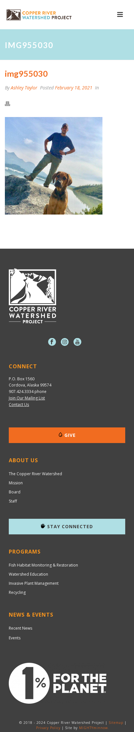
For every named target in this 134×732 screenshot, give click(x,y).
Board (14, 492)
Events (14, 638)
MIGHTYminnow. (94, 727)
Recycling (17, 592)
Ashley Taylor (24, 88)
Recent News (20, 628)
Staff (13, 501)
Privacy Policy (48, 727)
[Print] (11, 103)
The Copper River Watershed (35, 474)
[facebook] (52, 342)
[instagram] (65, 342)
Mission (16, 483)
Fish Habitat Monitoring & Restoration (43, 565)
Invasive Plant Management (34, 583)
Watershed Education (28, 574)
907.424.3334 (21, 391)
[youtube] (77, 342)
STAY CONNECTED (70, 526)
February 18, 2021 (73, 88)
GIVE (70, 435)
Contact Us (19, 404)
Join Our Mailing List (27, 398)
